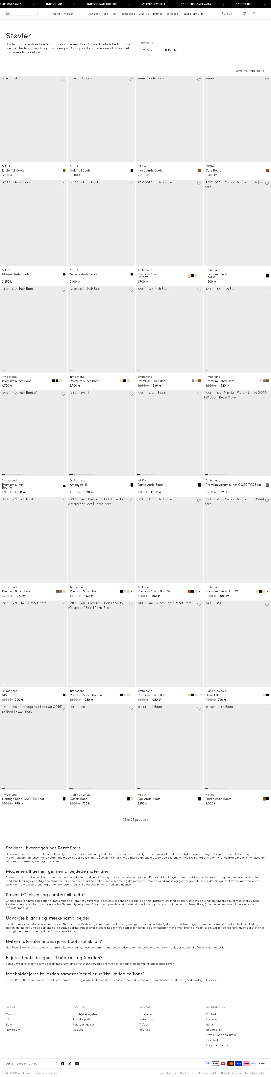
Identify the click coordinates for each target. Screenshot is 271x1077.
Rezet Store (21, 1072)
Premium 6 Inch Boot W (148, 275)
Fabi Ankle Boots (149, 798)
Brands (157, 13)
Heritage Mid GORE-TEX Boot (23, 798)
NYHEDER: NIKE (54, 4)
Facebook (145, 1014)
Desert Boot (214, 695)
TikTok (143, 1024)
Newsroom (13, 1029)
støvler (73, 854)
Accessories (127, 13)
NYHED (6, 78)
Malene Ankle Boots (15, 274)
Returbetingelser (83, 1024)
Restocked (145, 182)
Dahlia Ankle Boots (150, 484)
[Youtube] (77, 1064)
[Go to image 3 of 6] (11, 474)
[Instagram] (56, 1064)
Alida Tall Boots (80, 170)
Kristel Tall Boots (13, 170)
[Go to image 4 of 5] (150, 474)
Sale (141, 288)
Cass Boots (213, 170)
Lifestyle (144, 13)
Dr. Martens (77, 480)
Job (8, 1019)
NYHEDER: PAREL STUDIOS (102, 4)
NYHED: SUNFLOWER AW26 (196, 4)
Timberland (145, 270)
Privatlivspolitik (82, 1019)
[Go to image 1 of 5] (138, 474)
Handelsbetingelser (85, 1014)
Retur (209, 1024)
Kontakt (211, 1014)
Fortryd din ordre (217, 1045)
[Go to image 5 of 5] (154, 474)
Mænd (55, 13)
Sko (106, 13)
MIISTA (6, 166)
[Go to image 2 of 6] (7, 474)
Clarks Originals (216, 691)
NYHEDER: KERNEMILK (153, 4)
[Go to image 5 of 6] (19, 474)
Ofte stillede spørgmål (221, 1035)
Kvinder (68, 13)
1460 (5, 695)
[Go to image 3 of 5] (146, 474)
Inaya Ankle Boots (150, 170)
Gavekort (212, 1040)
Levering (211, 1019)
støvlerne (57, 881)
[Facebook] (63, 1064)
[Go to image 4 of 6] (15, 474)
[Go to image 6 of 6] (23, 474)
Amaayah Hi (78, 484)
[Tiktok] (70, 1064)
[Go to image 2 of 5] (142, 474)
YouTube (144, 1029)
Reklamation (214, 1029)
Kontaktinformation (255, 1072)
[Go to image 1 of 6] (3, 474)
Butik (9, 1024)
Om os (10, 1014)
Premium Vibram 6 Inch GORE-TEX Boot (233, 484)
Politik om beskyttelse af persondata (198, 1072)
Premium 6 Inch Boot (16, 380)
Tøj (114, 13)
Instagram (146, 1019)
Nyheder (94, 13)
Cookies (78, 1029)
